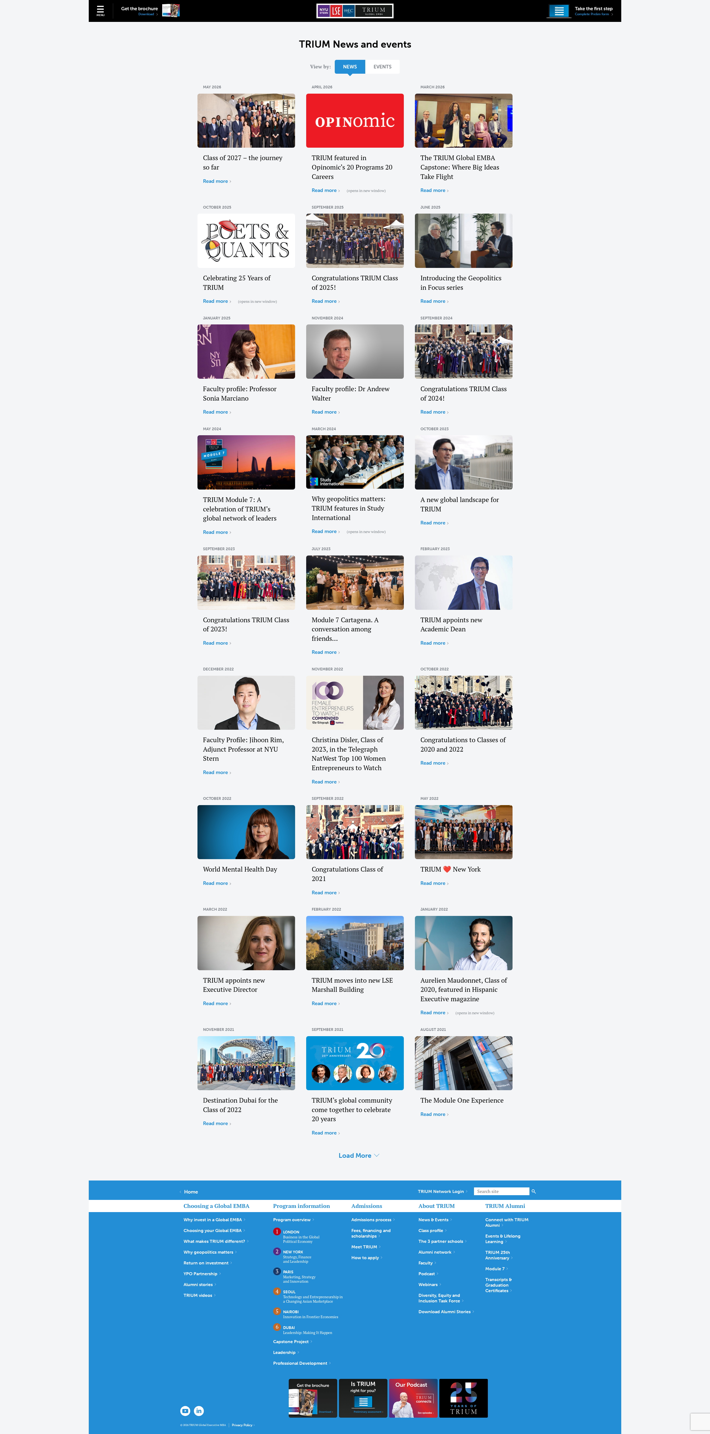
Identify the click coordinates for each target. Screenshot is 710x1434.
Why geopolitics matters (208, 1252)
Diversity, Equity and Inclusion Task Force (439, 1298)
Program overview (292, 1219)
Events (383, 66)
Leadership (284, 1352)
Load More (355, 1155)
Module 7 (494, 1268)
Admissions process (371, 1219)
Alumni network (435, 1252)
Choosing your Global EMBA (213, 1230)
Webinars (428, 1284)
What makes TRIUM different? (214, 1241)
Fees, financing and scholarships (371, 1233)
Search (533, 1191)
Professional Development (300, 1363)
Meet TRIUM (364, 1246)
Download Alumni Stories (445, 1311)
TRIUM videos (198, 1295)
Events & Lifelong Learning (503, 1238)
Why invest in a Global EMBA (213, 1219)
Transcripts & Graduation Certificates (498, 1285)
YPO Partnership (200, 1273)
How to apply (365, 1257)
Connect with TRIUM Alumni (507, 1222)
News (350, 66)
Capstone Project (291, 1341)
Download (146, 14)
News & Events (433, 1219)
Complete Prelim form (592, 14)
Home (191, 1192)
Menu (101, 15)
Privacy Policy (242, 1425)
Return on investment (206, 1263)
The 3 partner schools (441, 1241)
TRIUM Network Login (441, 1191)
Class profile (431, 1230)
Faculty (426, 1263)
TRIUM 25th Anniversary (497, 1255)
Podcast (427, 1273)
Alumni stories (198, 1284)
